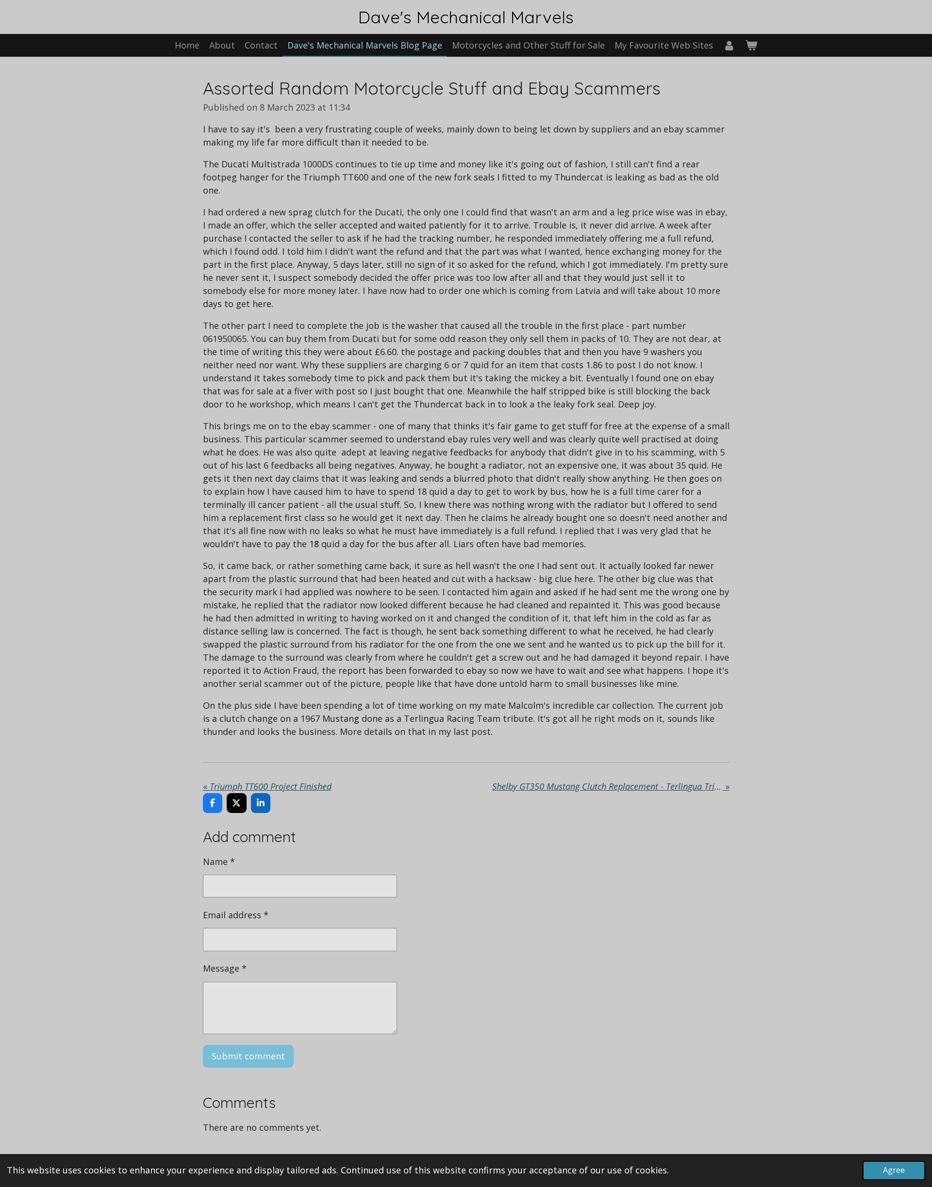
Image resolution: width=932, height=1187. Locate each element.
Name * (219, 861)
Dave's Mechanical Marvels (466, 17)
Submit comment (248, 1056)
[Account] (729, 45)
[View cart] (751, 45)
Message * (225, 968)
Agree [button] (894, 1170)
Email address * (235, 915)
